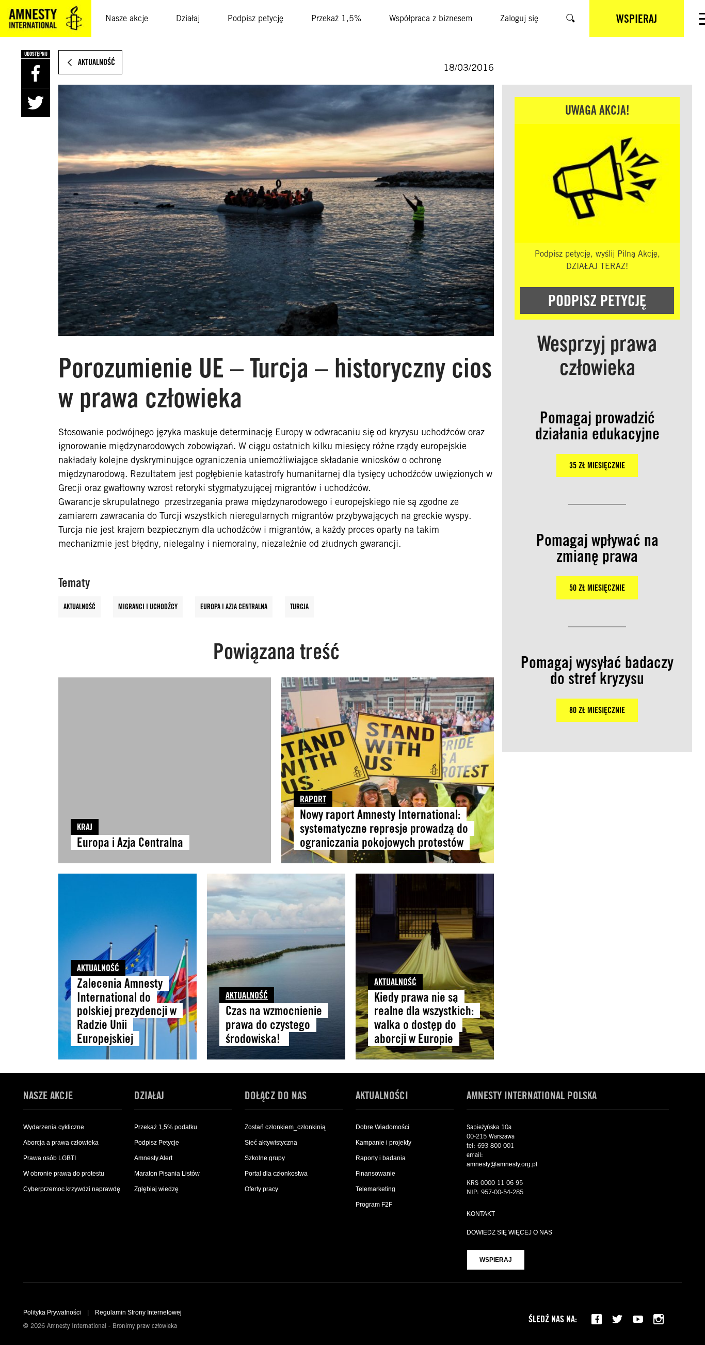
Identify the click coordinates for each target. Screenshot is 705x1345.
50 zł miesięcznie (597, 588)
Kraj (84, 826)
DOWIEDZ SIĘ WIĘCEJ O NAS (509, 1232)
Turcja (299, 607)
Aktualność (79, 607)
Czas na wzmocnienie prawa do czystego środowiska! (274, 1024)
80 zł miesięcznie (597, 710)
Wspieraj (495, 1259)
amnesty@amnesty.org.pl (502, 1164)
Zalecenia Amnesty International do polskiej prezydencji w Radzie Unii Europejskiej (127, 1011)
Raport (313, 799)
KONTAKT (481, 1213)
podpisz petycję (597, 300)
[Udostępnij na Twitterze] (35, 102)
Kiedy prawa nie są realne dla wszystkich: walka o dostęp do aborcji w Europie (424, 1018)
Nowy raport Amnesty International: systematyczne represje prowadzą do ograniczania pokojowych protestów (384, 828)
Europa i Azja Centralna (233, 607)
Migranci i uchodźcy (148, 607)
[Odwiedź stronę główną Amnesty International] (45, 18)
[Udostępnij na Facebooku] (35, 73)
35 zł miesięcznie (597, 465)
